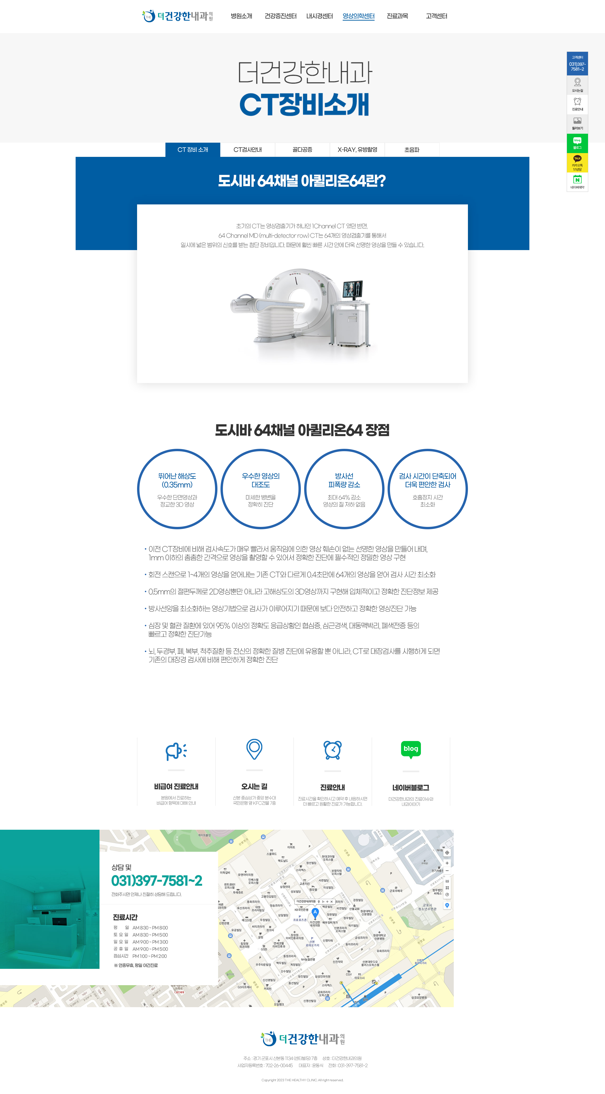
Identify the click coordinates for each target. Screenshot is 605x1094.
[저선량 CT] (357, 144)
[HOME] (177, 11)
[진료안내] (332, 739)
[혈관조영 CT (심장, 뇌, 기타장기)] (247, 144)
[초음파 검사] (412, 144)
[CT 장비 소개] (192, 144)
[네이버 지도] (227, 831)
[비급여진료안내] (176, 739)
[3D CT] (302, 144)
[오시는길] (254, 739)
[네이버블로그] (411, 739)
